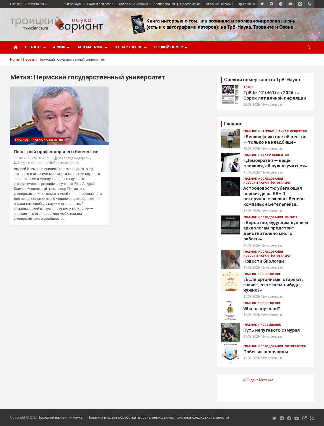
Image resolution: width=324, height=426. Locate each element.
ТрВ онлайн (247, 4)
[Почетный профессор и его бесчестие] (59, 116)
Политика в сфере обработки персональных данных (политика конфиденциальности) (158, 417)
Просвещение (190, 4)
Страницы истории (219, 4)
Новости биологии (263, 261)
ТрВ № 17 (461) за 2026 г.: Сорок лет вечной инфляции (274, 95)
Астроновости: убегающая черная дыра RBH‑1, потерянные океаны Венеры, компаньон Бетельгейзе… (275, 196)
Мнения (291, 217)
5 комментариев (66, 163)
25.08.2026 (251, 104)
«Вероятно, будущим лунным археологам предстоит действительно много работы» (275, 230)
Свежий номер (168, 47)
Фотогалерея (281, 182)
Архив (59, 47)
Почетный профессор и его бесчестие (56, 151)
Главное (21, 140)
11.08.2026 (251, 172)
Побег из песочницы (265, 351)
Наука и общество (100, 4)
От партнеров (129, 47)
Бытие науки (73, 4)
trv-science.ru (273, 104)
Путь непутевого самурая (271, 330)
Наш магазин (89, 47)
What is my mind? (261, 308)
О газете (33, 47)
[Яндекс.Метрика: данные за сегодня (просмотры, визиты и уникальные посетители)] (258, 380)
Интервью (266, 131)
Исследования (164, 4)
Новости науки (256, 182)
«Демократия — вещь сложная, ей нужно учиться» (275, 163)
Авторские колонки (133, 4)
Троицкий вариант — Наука (60, 417)
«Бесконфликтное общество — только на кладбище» (274, 139)
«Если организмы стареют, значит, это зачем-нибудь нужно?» (273, 285)
